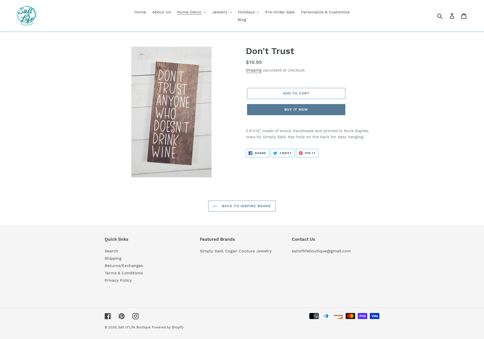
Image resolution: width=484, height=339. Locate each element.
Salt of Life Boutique (134, 327)
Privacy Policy (118, 280)
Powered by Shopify (168, 327)
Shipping (253, 70)
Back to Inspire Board (246, 206)
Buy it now (296, 109)
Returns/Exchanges (124, 265)
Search (111, 251)
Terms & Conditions (124, 273)
